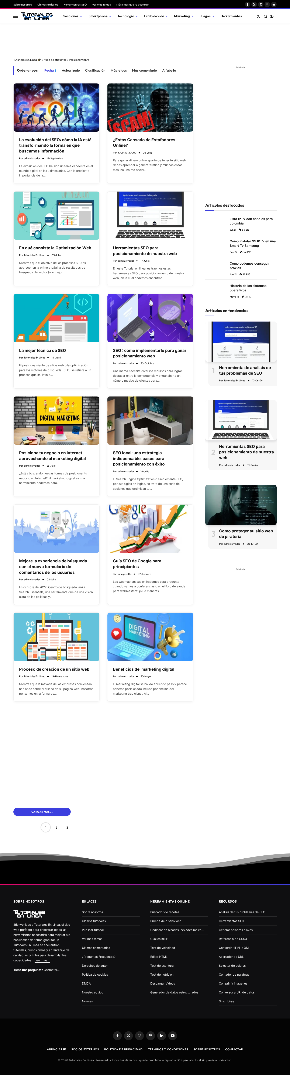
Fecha (49, 70)
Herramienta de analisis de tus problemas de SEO (245, 370)
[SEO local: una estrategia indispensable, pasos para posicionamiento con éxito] (150, 420)
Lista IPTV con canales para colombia (251, 221)
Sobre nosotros (22, 4)
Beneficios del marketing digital (143, 669)
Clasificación (95, 70)
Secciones (70, 16)
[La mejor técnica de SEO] (56, 318)
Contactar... (52, 970)
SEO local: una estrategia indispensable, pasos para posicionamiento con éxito (139, 458)
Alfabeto (169, 70)
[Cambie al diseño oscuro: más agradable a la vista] (258, 16)
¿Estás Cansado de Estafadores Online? (144, 142)
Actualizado (71, 70)
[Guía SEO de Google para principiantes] (150, 529)
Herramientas (231, 16)
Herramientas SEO (75, 4)
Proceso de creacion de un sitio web (54, 669)
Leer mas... (42, 960)
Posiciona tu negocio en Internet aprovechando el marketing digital (52, 455)
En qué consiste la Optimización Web (55, 247)
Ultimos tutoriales (94, 921)
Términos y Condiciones (168, 1049)
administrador (32, 158)
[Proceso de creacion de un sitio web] (56, 637)
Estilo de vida (154, 16)
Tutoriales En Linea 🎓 (27, 59)
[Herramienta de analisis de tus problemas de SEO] (241, 342)
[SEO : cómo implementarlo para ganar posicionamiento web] (150, 318)
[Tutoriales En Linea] (37, 16)
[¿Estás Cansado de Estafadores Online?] (150, 107)
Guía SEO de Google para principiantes (137, 564)
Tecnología (125, 16)
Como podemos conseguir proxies (250, 265)
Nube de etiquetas (55, 59)
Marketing (182, 16)
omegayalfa (124, 574)
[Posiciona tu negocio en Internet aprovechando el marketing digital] (56, 420)
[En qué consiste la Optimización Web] (56, 216)
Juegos (205, 16)
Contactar (234, 1049)
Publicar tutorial (93, 930)
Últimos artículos (47, 4)
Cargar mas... (42, 811)
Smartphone (98, 16)
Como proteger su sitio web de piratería (246, 534)
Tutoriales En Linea (34, 255)
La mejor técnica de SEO (42, 350)
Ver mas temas (101, 4)
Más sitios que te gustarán (132, 4)
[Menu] (15, 16)
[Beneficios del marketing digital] (150, 637)
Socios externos (85, 1049)
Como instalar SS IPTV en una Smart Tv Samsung (253, 243)
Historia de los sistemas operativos (248, 288)
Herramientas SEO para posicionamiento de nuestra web (145, 250)
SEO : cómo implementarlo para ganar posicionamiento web (149, 353)
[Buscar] (265, 16)
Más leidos (119, 70)
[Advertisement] (145, 39)
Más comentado (144, 70)
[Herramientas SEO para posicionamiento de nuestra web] (150, 216)
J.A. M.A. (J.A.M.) (127, 152)
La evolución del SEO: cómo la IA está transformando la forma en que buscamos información (55, 145)
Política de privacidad (123, 1049)
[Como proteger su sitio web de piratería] (241, 505)
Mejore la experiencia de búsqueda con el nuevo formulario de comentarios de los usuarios (53, 567)
